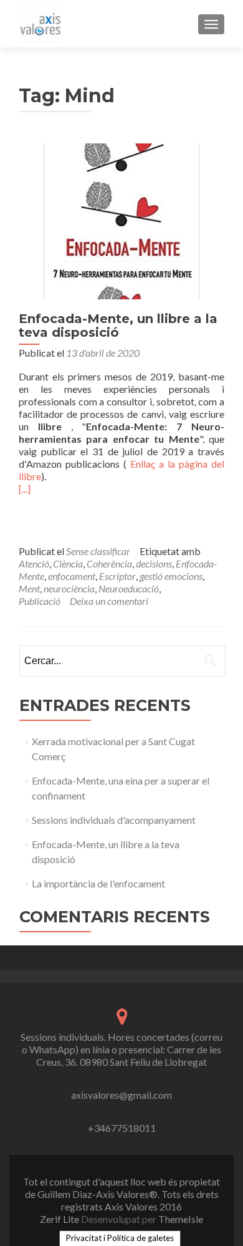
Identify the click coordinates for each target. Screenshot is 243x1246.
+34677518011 (122, 1128)
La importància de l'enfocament (98, 883)
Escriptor (117, 576)
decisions (154, 563)
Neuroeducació (128, 588)
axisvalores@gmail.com (121, 1095)
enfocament (71, 576)
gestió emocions (171, 576)
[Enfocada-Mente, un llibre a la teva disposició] (121, 220)
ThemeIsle (180, 1219)
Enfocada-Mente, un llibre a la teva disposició (118, 325)
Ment (29, 588)
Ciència (68, 563)
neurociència (69, 588)
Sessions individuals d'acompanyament (114, 820)
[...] (25, 489)
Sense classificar (98, 551)
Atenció (34, 563)
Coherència (109, 563)
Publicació (39, 601)
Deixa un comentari (109, 601)
